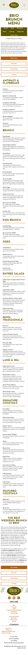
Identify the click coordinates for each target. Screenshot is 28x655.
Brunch (6, 28)
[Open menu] (24, 5)
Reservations (14, 58)
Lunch (12, 28)
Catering (11, 31)
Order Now (14, 63)
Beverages (20, 28)
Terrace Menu (14, 35)
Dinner (4, 31)
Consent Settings (6, 633)
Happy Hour (20, 31)
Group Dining (14, 69)
